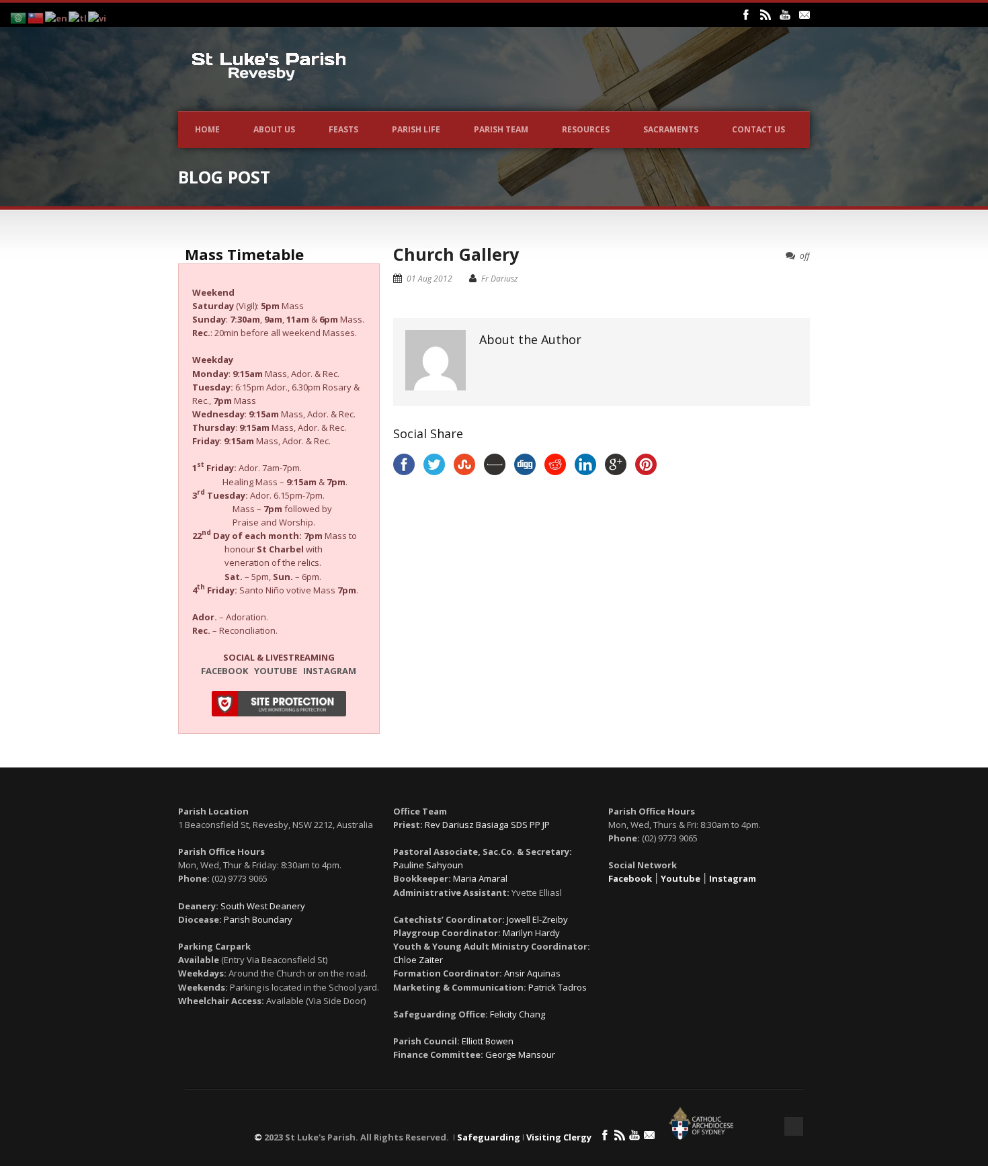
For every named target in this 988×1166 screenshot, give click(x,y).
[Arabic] (19, 17)
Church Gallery (456, 254)
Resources (586, 129)
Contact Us (758, 129)
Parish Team (501, 129)
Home (207, 129)
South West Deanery (262, 906)
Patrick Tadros (557, 987)
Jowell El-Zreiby (537, 919)
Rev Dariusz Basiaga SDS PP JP (487, 825)
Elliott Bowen (487, 1041)
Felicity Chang (517, 1014)
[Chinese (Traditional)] (36, 17)
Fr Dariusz (499, 278)
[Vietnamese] (98, 17)
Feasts (343, 129)
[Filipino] (78, 17)
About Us (274, 129)
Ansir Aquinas (532, 973)
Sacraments (670, 129)
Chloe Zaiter (418, 960)
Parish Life (416, 129)
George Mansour (520, 1054)
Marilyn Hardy (531, 933)
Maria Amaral (480, 878)
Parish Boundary (258, 919)
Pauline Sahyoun (428, 865)
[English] (57, 17)
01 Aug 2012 (429, 278)
